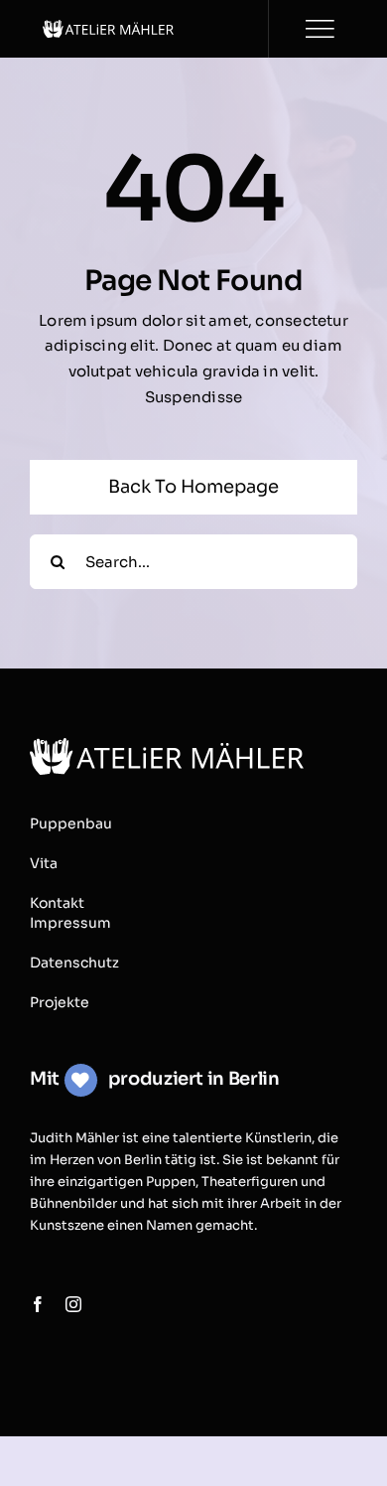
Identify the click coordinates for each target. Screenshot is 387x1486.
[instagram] (73, 1304)
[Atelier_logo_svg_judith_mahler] (108, 27)
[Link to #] (319, 29)
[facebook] (38, 1304)
